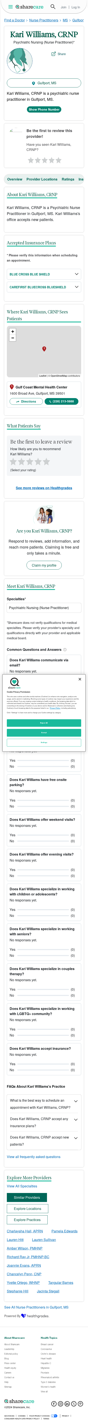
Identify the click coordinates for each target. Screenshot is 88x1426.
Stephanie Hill (17, 1291)
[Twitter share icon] (73, 1405)
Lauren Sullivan (44, 1239)
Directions (28, 401)
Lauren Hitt (15, 1239)
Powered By (12, 1316)
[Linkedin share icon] (67, 1405)
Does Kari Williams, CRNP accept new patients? (39, 1141)
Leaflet (42, 375)
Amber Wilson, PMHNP (25, 1248)
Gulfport (78, 20)
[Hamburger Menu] (11, 6)
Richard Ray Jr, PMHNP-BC (28, 1256)
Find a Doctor (14, 20)
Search (53, 7)
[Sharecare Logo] (30, 6)
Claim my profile (44, 565)
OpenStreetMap (59, 375)
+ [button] (12, 331)
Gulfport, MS (46, 82)
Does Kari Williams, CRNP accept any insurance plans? (39, 1122)
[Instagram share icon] (60, 1405)
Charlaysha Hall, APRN (25, 1231)
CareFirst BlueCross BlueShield (38, 287)
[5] (58, 159)
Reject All (44, 723)
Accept (44, 733)
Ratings (68, 179)
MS (65, 20)
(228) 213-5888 (63, 401)
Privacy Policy (55, 708)
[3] (44, 159)
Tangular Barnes (60, 1282)
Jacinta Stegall (48, 1291)
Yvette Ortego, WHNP (23, 1282)
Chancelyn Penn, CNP (24, 1273)
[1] (30, 159)
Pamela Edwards (64, 1231)
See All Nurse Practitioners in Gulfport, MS (36, 1307)
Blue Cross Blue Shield (30, 274)
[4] (51, 159)
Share (62, 54)
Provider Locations (41, 179)
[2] (37, 159)
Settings (44, 743)
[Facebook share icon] (54, 1405)
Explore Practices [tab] (27, 1219)
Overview (14, 179)
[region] (44, 713)
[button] (64, 649)
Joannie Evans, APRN (24, 1265)
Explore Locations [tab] (27, 1208)
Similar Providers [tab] (27, 1197)
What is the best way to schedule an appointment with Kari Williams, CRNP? (40, 1104)
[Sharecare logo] (44, 1401)
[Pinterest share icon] (80, 1405)
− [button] (12, 338)
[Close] (80, 679)
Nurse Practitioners (43, 20)
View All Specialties (22, 1186)
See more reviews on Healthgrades (44, 487)
